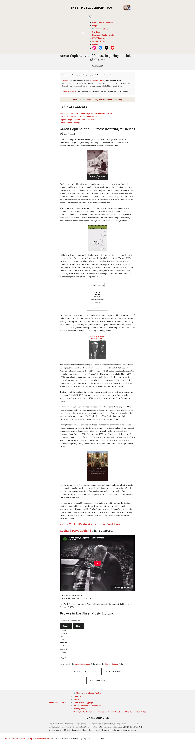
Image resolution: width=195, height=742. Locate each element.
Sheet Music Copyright (83, 702)
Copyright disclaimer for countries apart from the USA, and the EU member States (109, 712)
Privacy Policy (79, 708)
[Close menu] (90, 17)
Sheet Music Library (58, 702)
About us (77, 696)
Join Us (75, 99)
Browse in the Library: (70, 123)
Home (7, 738)
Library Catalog (111, 664)
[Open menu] (83, 33)
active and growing (97, 80)
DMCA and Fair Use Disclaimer (87, 705)
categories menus (82, 664)
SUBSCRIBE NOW (97, 680)
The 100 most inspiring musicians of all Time (32, 738)
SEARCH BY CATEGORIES (84, 671)
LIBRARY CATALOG (113, 671)
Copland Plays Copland (76, 530)
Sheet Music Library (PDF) (92, 7)
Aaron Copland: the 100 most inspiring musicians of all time (86, 113)
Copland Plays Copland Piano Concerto (77, 119)
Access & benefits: (69, 91)
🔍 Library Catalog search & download (98, 99)
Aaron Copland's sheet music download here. (79, 116)
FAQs (120, 99)
